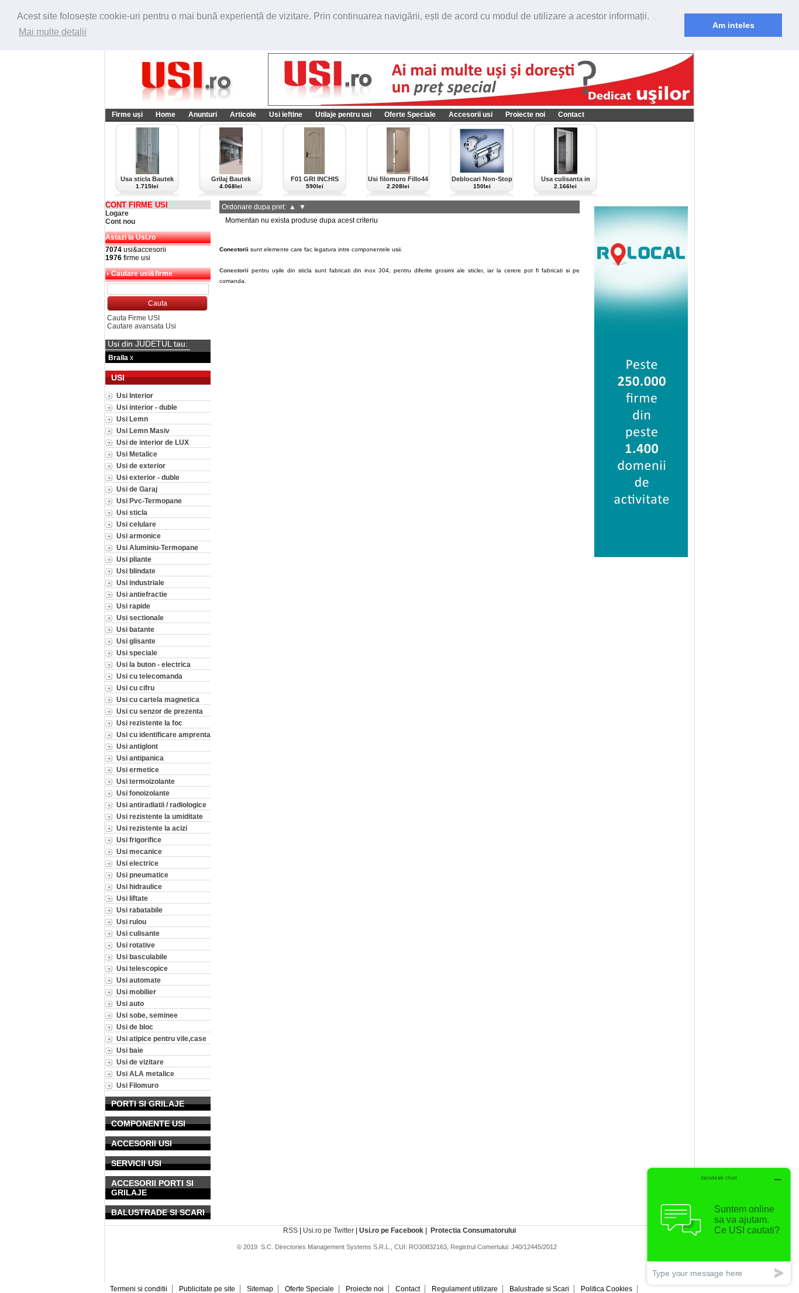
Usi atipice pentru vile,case (161, 1038)
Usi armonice (138, 536)
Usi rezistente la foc (149, 723)
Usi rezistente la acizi (151, 828)
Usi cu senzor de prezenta (159, 711)
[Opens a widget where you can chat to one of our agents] (719, 1226)
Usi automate (138, 980)
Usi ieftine (285, 114)
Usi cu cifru (135, 688)
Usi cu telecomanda (149, 676)
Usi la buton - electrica (153, 664)
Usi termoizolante (145, 781)
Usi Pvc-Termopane (149, 500)
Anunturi (202, 114)
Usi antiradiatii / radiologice (161, 804)
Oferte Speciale (410, 114)
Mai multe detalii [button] (53, 32)
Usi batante (135, 629)
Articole (243, 114)
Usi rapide (133, 606)
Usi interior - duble (146, 407)
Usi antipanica (140, 758)
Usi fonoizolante (143, 793)
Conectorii (234, 270)
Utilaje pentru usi (343, 114)
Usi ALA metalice (145, 1073)
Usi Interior (134, 395)
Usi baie (129, 1050)
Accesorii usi (471, 114)
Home (165, 114)
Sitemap (260, 1289)
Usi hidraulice (139, 886)
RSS (290, 1230)
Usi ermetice (137, 769)
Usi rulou (131, 921)
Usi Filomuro (137, 1085)
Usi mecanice (139, 851)
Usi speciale (136, 652)
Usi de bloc (134, 1027)
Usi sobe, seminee (147, 1015)
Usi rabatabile (139, 910)
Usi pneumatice (142, 875)
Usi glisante (136, 641)
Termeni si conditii (138, 1289)
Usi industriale (140, 582)
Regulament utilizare (465, 1289)
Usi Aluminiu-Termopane (157, 547)
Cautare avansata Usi (141, 326)
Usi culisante (138, 933)
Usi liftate (132, 898)
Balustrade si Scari (539, 1289)
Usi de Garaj (136, 489)
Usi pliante (133, 559)
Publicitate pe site (207, 1289)
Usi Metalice (136, 454)
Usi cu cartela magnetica (157, 699)
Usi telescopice (142, 968)
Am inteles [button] (733, 25)
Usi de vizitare (140, 1062)
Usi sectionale (140, 617)
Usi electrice (137, 863)
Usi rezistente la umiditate (159, 816)
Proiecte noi (525, 114)
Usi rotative (135, 945)
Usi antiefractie (141, 594)
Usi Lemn (132, 419)
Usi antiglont (137, 746)
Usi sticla (131, 512)
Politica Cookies (606, 1289)
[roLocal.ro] (641, 555)
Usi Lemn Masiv (143, 430)
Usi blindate (136, 571)
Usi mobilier (136, 991)
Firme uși (127, 114)
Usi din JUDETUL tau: (148, 343)
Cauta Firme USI (133, 318)
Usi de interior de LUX (152, 442)
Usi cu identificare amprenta (163, 734)
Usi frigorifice (138, 839)
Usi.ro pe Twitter (328, 1230)
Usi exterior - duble (148, 477)
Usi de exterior (141, 465)
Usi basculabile (141, 956)
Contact (571, 114)
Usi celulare (136, 524)
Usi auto (130, 1003)
